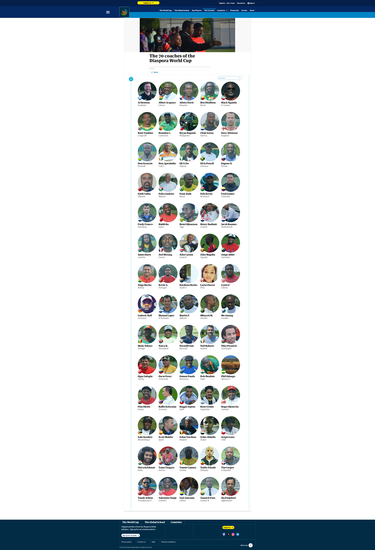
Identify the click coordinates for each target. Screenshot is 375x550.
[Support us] (128, 2)
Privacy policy (126, 542)
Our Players (197, 10)
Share (156, 72)
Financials (234, 10)
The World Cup (166, 10)
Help (153, 542)
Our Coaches (209, 10)
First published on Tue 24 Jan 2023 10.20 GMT (180, 68)
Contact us (142, 542)
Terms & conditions (168, 542)
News (252, 10)
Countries (221, 10)
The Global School (182, 10)
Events (244, 10)
